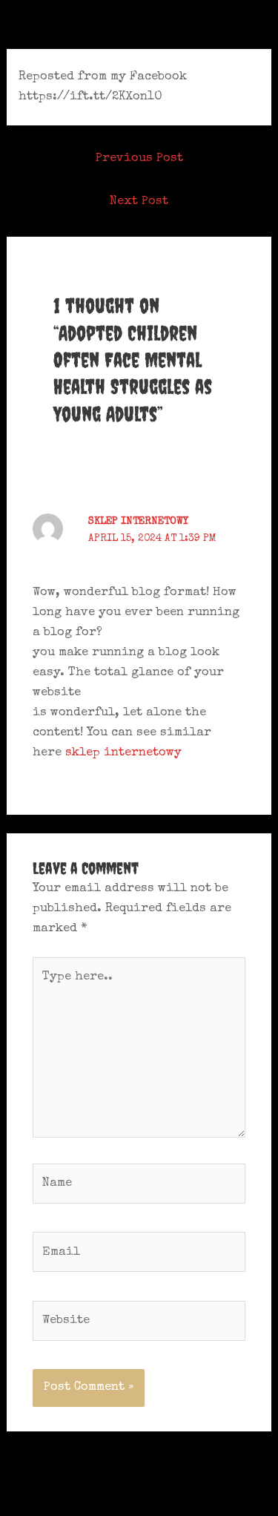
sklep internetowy (138, 521)
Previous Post (139, 158)
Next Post (139, 201)
